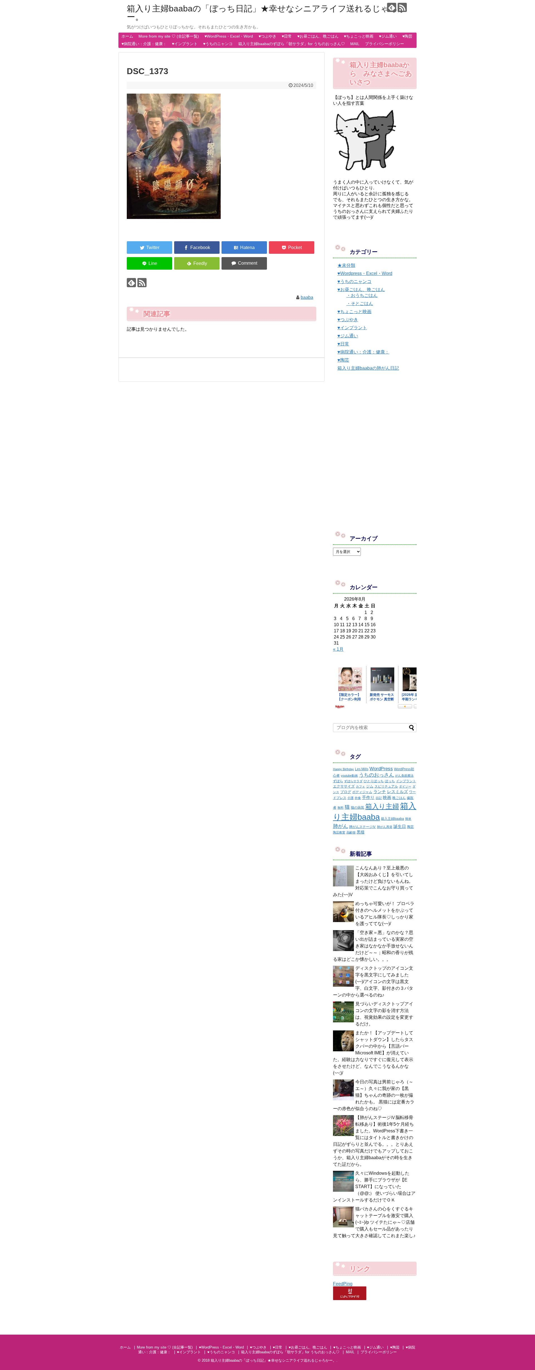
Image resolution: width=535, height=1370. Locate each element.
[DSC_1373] (244, 247)
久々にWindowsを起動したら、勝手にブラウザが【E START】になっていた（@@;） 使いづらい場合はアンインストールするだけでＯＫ (374, 1186)
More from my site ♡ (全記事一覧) (168, 36)
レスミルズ (397, 791)
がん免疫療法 (404, 775)
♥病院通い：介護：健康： (144, 44)
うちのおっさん (376, 775)
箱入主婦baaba (392, 819)
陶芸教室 (339, 832)
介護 (350, 797)
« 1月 (338, 649)
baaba (307, 297)
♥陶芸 (407, 36)
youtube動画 (349, 775)
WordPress (381, 768)
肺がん (340, 826)
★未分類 (346, 265)
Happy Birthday (343, 769)
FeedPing (342, 1283)
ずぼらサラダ (353, 781)
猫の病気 (357, 808)
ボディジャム (362, 792)
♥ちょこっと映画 (358, 36)
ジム (369, 786)
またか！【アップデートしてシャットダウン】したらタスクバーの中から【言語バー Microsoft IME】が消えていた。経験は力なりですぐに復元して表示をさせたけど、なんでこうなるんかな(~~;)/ (373, 1052)
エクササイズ (344, 786)
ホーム (127, 36)
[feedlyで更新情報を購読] (391, 7)
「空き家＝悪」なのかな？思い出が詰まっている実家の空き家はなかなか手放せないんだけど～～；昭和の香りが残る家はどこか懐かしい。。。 (373, 946)
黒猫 (360, 832)
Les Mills (361, 769)
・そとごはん (359, 303)
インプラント (406, 781)
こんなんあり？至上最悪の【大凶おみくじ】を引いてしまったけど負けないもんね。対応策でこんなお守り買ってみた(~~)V (373, 881)
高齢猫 (351, 832)
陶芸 (410, 827)
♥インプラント (185, 44)
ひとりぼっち (374, 781)
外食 (358, 797)
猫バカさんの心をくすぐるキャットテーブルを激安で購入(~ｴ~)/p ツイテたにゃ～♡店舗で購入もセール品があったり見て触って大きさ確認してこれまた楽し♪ (374, 1222)
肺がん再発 (384, 826)
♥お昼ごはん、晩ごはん (318, 36)
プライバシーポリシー (384, 44)
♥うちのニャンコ (218, 44)
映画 (387, 797)
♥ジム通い (388, 36)
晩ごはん (399, 798)
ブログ (345, 792)
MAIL (354, 44)
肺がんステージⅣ (362, 827)
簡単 (408, 818)
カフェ (360, 786)
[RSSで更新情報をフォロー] (402, 7)
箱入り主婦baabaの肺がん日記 (368, 368)
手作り (368, 797)
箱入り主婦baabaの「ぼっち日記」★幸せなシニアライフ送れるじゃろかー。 (267, 12)
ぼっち (390, 781)
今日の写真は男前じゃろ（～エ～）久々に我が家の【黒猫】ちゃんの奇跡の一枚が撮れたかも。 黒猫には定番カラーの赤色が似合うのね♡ (373, 1095)
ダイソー (405, 786)
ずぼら (338, 781)
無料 (340, 807)
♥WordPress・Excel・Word (229, 36)
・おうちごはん (362, 295)
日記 (379, 797)
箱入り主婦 (382, 806)
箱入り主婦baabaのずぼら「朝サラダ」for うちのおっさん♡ (291, 44)
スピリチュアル (386, 786)
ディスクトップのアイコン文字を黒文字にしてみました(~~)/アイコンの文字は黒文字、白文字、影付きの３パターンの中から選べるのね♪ (373, 981)
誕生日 (399, 826)
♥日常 (287, 36)
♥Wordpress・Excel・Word (364, 273)
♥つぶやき (267, 36)
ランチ (379, 791)
